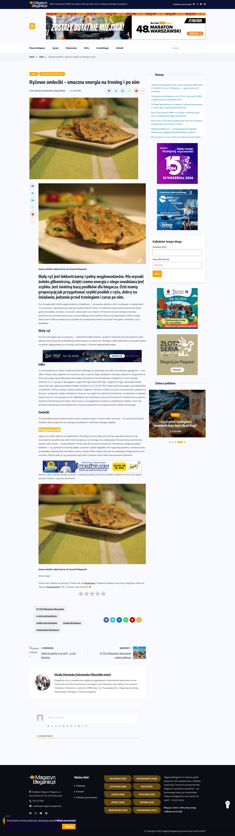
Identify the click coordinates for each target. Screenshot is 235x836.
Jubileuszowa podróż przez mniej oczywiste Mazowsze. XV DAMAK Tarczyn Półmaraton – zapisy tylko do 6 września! (177, 65)
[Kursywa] (52, 703)
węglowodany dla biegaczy (47, 607)
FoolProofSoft (199, 808)
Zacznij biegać (102, 25)
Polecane (147, 772)
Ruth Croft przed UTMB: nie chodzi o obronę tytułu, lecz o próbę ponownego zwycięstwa (88, 4)
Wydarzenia (71, 25)
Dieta (86, 25)
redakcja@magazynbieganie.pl (47, 783)
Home (31, 34)
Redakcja (80, 763)
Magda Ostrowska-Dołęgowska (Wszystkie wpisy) (83, 651)
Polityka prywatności (86, 774)
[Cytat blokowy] (71, 703)
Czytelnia (118, 764)
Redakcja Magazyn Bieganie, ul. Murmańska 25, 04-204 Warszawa (45, 771)
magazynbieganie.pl (171, 808)
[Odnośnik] (79, 703)
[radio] (81, 571)
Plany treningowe (37, 25)
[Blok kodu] (75, 703)
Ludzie (118, 772)
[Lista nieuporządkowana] (67, 703)
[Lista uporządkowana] (63, 703)
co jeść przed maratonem (46, 593)
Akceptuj (69, 826)
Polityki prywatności (65, 820)
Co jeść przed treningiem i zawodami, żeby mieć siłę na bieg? (175, 290)
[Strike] (60, 703)
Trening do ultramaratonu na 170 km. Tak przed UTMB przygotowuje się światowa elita (176, 75)
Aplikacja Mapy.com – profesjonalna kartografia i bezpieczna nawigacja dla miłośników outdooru (174, 108)
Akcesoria (118, 756)
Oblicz (157, 177)
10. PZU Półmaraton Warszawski (50, 586)
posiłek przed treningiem (46, 600)
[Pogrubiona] (48, 703)
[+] (86, 703)
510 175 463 (38, 778)
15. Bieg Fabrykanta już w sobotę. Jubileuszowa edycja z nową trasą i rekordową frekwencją (176, 83)
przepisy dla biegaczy (72, 600)
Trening (147, 779)
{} (82, 703)
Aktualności (147, 756)
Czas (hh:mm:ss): (161, 162)
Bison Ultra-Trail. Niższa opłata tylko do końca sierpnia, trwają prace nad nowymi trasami (177, 100)
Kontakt (119, 25)
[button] (170, 308)
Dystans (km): (160, 150)
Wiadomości (118, 787)
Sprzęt (55, 25)
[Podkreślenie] (56, 703)
